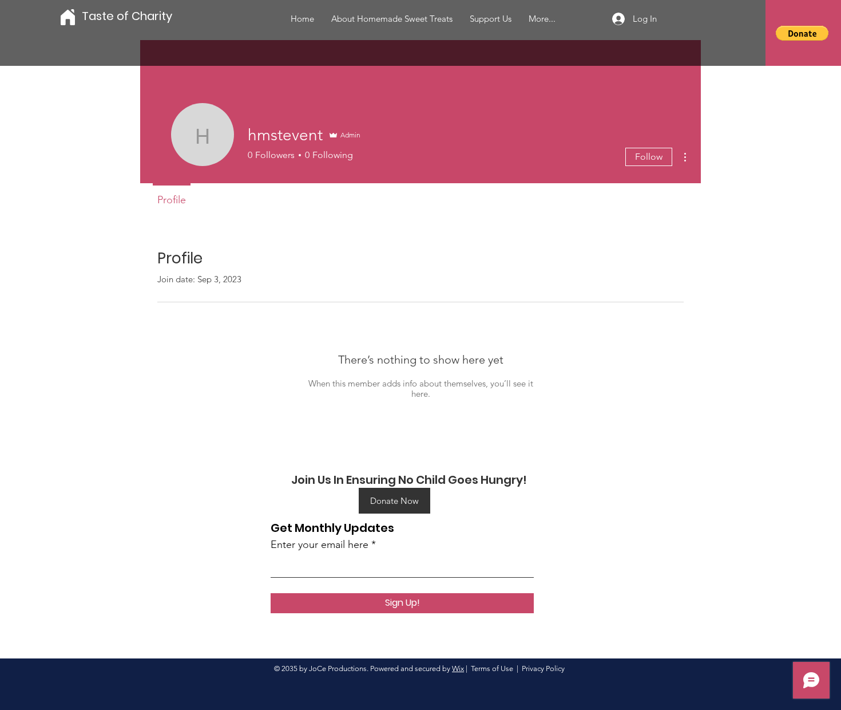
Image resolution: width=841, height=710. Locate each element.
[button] (802, 33)
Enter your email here (319, 544)
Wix (458, 668)
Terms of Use (492, 668)
